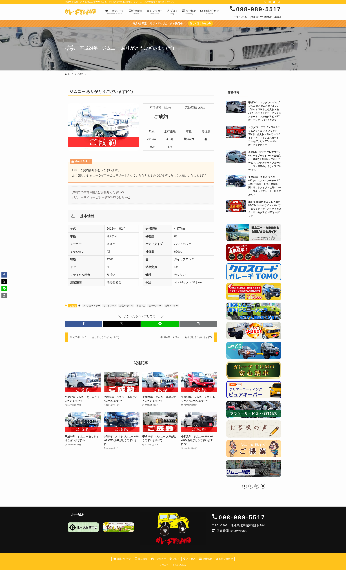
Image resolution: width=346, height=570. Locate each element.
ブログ (176, 558)
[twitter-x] (264, 2)
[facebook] (260, 2)
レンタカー (160, 558)
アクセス (190, 558)
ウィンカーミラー (91, 305)
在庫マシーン (123, 558)
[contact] (274, 2)
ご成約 (72, 305)
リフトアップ (109, 305)
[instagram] (269, 2)
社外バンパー (154, 305)
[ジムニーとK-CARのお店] (80, 11)
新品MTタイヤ (126, 305)
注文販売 (142, 558)
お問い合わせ (225, 558)
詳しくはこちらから (200, 23)
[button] (83, 324)
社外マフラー (171, 305)
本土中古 (141, 305)
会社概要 (207, 558)
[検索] (278, 2)
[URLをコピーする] (198, 324)
